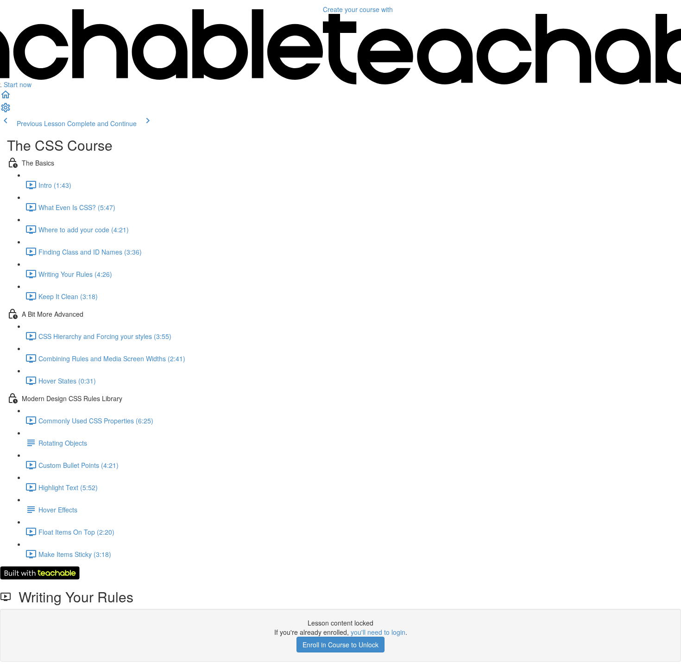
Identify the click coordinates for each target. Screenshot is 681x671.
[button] (5, 97)
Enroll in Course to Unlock (340, 644)
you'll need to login (378, 632)
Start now (18, 84)
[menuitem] (5, 110)
